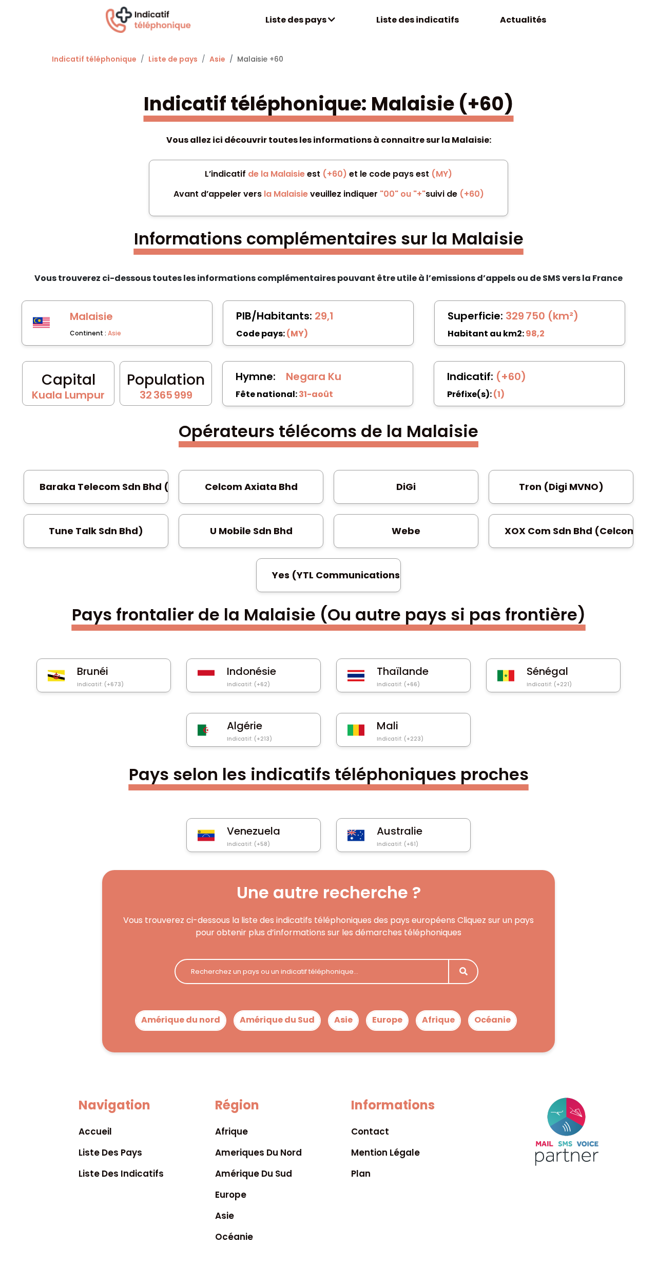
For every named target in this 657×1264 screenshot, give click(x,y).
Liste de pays (173, 59)
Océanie (492, 1020)
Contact (370, 1131)
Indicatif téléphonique (94, 59)
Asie (217, 59)
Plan (361, 1173)
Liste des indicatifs (417, 20)
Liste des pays (296, 20)
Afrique (438, 1020)
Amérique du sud (253, 1173)
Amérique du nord (180, 1020)
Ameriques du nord (258, 1152)
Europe (387, 1020)
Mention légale (385, 1152)
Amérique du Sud (277, 1020)
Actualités (523, 20)
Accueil (95, 1131)
